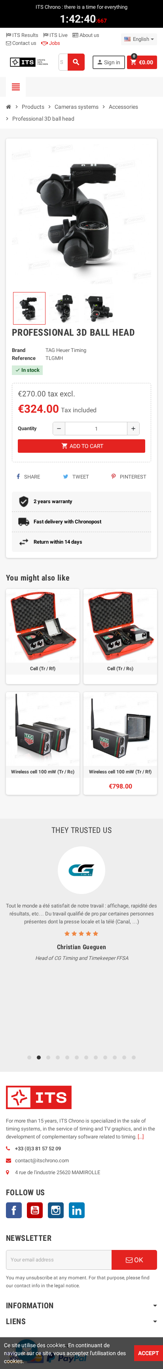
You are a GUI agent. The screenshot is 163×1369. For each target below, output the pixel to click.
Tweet (80, 477)
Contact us (23, 43)
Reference (24, 358)
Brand (18, 350)
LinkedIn (77, 1210)
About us (88, 35)
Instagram (56, 1210)
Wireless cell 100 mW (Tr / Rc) (42, 772)
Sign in (108, 62)
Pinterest (132, 477)
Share (31, 477)
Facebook (14, 1210)
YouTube (35, 1210)
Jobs (54, 43)
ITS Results (24, 35)
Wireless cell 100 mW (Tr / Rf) (120, 772)
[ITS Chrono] (28, 62)
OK (138, 1260)
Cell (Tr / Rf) (42, 668)
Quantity (27, 428)
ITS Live (58, 35)
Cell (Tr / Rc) (120, 668)
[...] (141, 1137)
